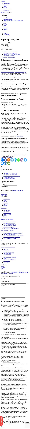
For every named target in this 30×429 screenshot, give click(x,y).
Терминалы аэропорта (8, 55)
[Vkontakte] (2, 160)
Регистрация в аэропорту (9, 225)
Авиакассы (6, 250)
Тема (2, 284)
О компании (6, 261)
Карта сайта (3, 208)
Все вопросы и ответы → (9, 238)
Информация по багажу (9, 223)
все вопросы (4, 194)
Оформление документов (9, 221)
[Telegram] (25, 160)
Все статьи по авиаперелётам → (11, 228)
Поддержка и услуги (8, 253)
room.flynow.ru (19, 136)
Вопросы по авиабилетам (9, 224)
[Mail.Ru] (5, 163)
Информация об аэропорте (10, 51)
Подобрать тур (7, 254)
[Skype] (15, 160)
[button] (1, 421)
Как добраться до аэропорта (10, 53)
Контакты (5, 28)
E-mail (2, 184)
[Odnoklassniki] (8, 160)
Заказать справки (7, 19)
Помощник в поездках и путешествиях (13, 20)
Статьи (5, 205)
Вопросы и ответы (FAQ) (9, 257)
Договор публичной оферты (8, 247)
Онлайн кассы (7, 214)
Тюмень (17, 72)
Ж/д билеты (6, 5)
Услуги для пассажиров (9, 57)
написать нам (4, 195)
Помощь (5, 29)
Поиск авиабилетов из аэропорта (11, 54)
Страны (5, 215)
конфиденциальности (17, 190)
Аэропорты (6, 211)
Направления (6, 210)
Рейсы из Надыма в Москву (7, 72)
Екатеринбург (22, 72)
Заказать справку (7, 8)
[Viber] (22, 160)
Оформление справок (8, 227)
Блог (4, 25)
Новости (5, 27)
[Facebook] (5, 160)
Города (5, 216)
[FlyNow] (3, 1)
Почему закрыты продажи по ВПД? (12, 237)
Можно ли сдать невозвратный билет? (13, 233)
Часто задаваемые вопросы (7, 230)
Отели (5, 7)
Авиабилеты (6, 3)
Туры (4, 6)
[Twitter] (12, 160)
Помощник (6, 10)
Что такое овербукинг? (9, 234)
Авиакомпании (7, 213)
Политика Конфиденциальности (20, 272)
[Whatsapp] (18, 160)
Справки (5, 203)
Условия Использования (7, 273)
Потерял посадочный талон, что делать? (13, 235)
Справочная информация (7, 219)
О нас (4, 30)
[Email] (8, 163)
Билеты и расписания (8, 252)
